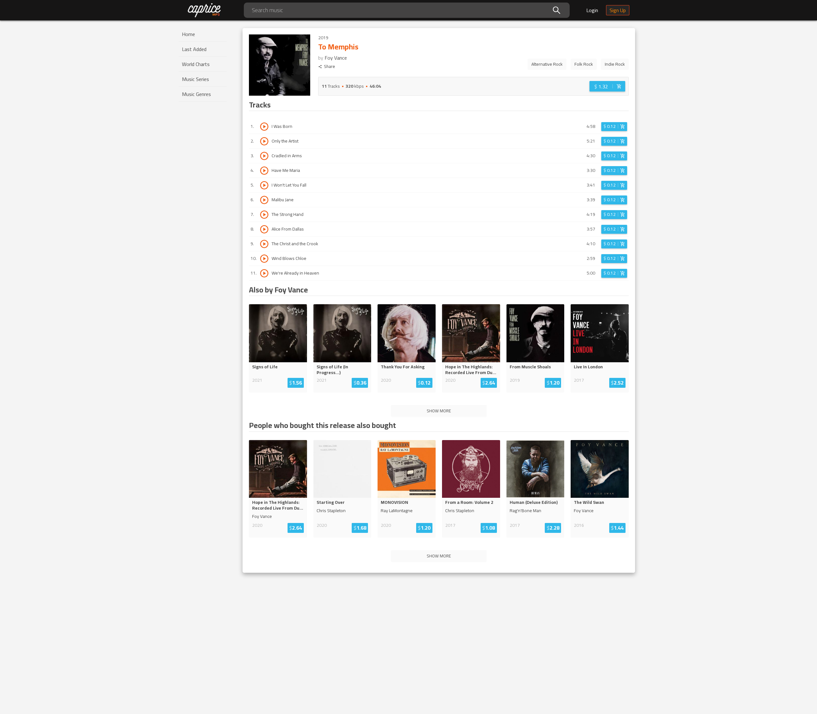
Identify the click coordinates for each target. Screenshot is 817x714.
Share (329, 66)
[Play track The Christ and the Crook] (264, 243)
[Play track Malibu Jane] (264, 199)
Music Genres (196, 94)
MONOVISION (394, 502)
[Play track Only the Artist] (264, 141)
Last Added (194, 49)
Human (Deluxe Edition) (534, 502)
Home (188, 34)
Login (592, 10)
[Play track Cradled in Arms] (264, 155)
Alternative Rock (547, 64)
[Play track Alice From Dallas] (264, 229)
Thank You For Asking (402, 367)
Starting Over (331, 502)
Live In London (588, 367)
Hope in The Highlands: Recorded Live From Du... (470, 369)
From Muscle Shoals (530, 367)
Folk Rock (583, 64)
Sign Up (618, 10)
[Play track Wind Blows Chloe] (264, 258)
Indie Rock (615, 64)
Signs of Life (265, 367)
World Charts (196, 64)
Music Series (195, 79)
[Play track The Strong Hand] (264, 214)
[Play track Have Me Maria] (264, 170)
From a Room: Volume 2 (469, 502)
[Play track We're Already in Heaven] (264, 273)
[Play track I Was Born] (264, 126)
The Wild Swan (589, 502)
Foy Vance (336, 58)
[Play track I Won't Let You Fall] (264, 185)
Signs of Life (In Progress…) (332, 369)
